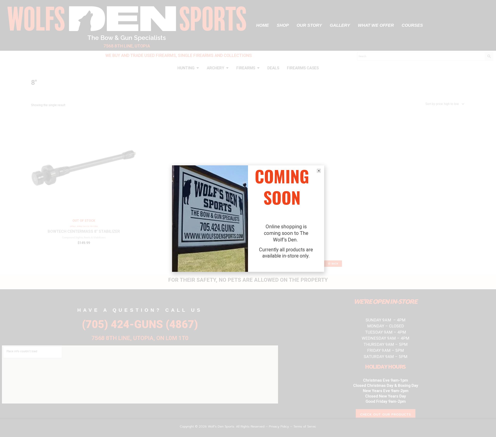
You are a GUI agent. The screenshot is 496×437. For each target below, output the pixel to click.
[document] (248, 218)
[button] (318, 170)
